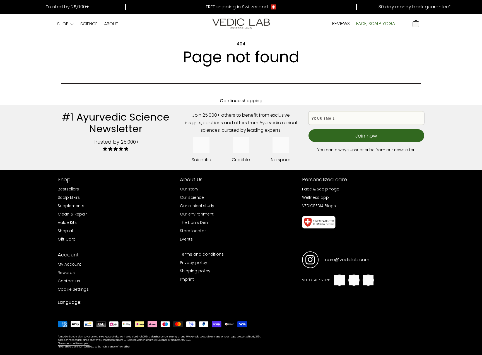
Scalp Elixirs (69, 197)
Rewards (66, 272)
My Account (69, 264)
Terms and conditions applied (73, 343)
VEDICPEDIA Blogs (319, 206)
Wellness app (315, 197)
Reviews (341, 23)
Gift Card (67, 239)
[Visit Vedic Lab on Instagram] (310, 260)
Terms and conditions (202, 254)
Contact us (69, 281)
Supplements (71, 206)
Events (186, 239)
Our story (189, 189)
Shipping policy (195, 271)
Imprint (187, 279)
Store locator (193, 231)
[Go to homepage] (241, 24)
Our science (192, 197)
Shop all (66, 231)
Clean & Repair (72, 214)
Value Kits (67, 222)
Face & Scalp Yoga (320, 189)
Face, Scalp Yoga (375, 23)
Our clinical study (197, 206)
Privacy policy (193, 262)
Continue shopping (241, 100)
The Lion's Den (194, 222)
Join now (366, 135)
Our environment (197, 214)
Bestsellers (68, 189)
